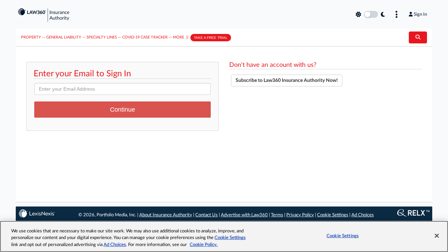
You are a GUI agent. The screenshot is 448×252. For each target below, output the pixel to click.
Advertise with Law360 (244, 215)
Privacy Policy (300, 215)
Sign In (420, 14)
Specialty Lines (101, 37)
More (178, 37)
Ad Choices (362, 215)
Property (31, 37)
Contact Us (206, 215)
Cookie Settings (332, 215)
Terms (277, 215)
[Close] (436, 235)
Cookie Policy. (204, 245)
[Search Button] (418, 37)
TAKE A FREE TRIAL (210, 38)
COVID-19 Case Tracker (145, 37)
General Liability (63, 37)
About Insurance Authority (165, 215)
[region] (224, 236)
